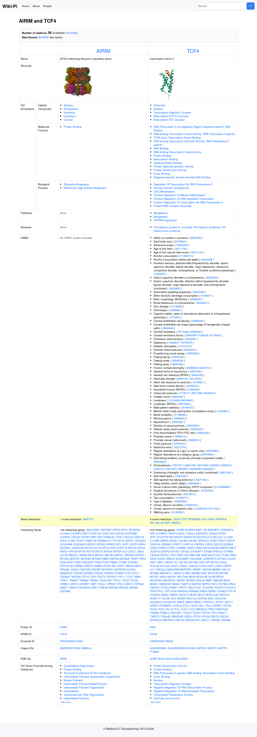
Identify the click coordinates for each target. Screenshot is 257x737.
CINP (93, 537)
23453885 (174, 288)
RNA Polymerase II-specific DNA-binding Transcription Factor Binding (194, 673)
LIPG (204, 519)
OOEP (134, 559)
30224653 (189, 350)
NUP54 (114, 559)
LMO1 (210, 566)
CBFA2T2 (203, 540)
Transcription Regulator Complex (172, 112)
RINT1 (121, 566)
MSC (188, 573)
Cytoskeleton (71, 691)
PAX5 (142, 559)
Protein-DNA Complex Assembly (173, 206)
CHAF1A (188, 544)
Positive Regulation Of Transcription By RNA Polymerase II (188, 202)
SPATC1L (209, 602)
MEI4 (91, 555)
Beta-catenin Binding (166, 159)
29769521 (198, 382)
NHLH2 (201, 580)
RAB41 (165, 595)
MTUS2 (64, 559)
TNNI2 (137, 577)
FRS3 (232, 555)
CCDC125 (107, 533)
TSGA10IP (105, 580)
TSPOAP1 (176, 613)
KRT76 (99, 551)
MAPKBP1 (186, 569)
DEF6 (206, 548)
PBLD (191, 587)
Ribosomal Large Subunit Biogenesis (85, 188)
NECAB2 (86, 559)
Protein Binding (72, 127)
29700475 (186, 342)
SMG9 (189, 602)
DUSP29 (166, 551)
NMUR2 (218, 580)
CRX (99, 537)
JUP (207, 562)
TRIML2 (164, 613)
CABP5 (164, 540)
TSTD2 (206, 613)
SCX (173, 598)
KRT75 (91, 551)
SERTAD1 (107, 569)
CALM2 (183, 540)
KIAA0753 (78, 548)
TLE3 (184, 609)
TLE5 (129, 577)
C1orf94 (64, 533)
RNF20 (129, 566)
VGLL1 (102, 584)
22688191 (226, 465)
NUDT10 (186, 584)
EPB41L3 (217, 551)
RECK (193, 595)
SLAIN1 (131, 569)
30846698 (193, 483)
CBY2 (85, 533)
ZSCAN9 (65, 591)
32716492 (183, 332)
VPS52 (111, 584)
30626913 (201, 303)
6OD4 (168, 659)
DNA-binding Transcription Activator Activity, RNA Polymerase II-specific (191, 143)
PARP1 (174, 587)
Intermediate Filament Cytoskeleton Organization (92, 676)
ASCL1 (182, 533)
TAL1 (202, 605)
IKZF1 (126, 544)
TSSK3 (196, 613)
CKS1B (218, 544)
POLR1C (231, 587)
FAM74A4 (206, 555)
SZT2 (194, 605)
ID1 (176, 562)
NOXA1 (154, 584)
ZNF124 (180, 620)
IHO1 (119, 544)
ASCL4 (191, 533)
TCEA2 (227, 605)
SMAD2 (176, 523)
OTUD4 (165, 587)
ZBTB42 (139, 584)
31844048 (193, 389)
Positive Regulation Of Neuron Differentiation (179, 195)
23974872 (171, 469)
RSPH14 (224, 595)
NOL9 (226, 580)
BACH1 (178, 537)
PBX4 (78, 562)
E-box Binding (162, 173)
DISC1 (64, 540)
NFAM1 (181, 580)
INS (196, 562)
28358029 (192, 368)
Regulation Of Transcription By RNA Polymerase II (183, 184)
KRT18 (123, 548)
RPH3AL (65, 569)
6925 (153, 627)
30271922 (201, 480)
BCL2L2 (218, 537)
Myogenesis (161, 213)
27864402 (180, 476)
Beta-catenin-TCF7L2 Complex (171, 116)
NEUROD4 (156, 580)
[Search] (251, 6)
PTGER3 (155, 595)
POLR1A (220, 587)
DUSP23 (155, 551)
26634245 (203, 433)
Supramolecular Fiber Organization (84, 694)
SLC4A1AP (169, 602)
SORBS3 (88, 573)
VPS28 (205, 616)
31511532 (212, 508)
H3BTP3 (222, 648)
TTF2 (214, 613)
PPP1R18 (170, 591)
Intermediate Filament (76, 698)
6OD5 (176, 659)
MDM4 (83, 555)
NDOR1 (171, 577)
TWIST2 (155, 616)
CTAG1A (128, 537)
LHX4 (203, 566)
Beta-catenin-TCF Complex (169, 120)
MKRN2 (129, 555)
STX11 (136, 573)
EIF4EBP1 (197, 551)
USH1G (74, 584)
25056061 (183, 469)
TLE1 (177, 609)
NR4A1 (176, 584)
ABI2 (89, 530)
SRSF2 (154, 605)
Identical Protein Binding (168, 163)
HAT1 (153, 562)
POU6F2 (133, 562)
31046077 (206, 295)
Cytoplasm (70, 116)
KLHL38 (164, 566)
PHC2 (98, 562)
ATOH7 (222, 533)
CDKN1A (155, 544)
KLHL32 (154, 566)
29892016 (180, 436)
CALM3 (192, 540)
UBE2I (188, 616)
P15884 (154, 652)
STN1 (127, 573)
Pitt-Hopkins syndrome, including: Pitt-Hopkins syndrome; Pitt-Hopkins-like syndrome (190, 229)
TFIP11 (121, 577)
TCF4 (193, 50)
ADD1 (96, 530)
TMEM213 (201, 609)
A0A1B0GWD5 (176, 648)
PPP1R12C (66, 566)
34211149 (180, 248)
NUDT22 (196, 584)
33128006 (177, 512)
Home (25, 6)
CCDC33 (119, 533)
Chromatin (159, 105)
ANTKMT (106, 530)
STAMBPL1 (166, 605)
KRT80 (108, 551)
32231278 (179, 447)
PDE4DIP (88, 562)
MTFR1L (140, 555)
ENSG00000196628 (161, 641)
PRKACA (221, 519)
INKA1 (142, 544)
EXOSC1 (164, 555)
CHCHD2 (199, 544)
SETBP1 (165, 523)
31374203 (174, 317)
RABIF (174, 595)
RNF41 (138, 566)
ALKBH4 (190, 530)
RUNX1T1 (156, 598)
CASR (176, 519)
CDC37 (222, 540)
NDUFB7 (75, 559)
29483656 (195, 469)
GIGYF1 (129, 540)
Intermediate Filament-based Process (85, 684)
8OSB (183, 659)
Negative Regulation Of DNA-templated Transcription (184, 691)
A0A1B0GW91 (158, 648)
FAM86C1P (104, 540)
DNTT (232, 548)
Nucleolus (69, 112)
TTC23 (125, 580)
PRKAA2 (182, 591)
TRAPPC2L (221, 609)
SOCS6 (77, 573)
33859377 (174, 342)
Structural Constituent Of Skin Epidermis (87, 673)
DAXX (191, 548)
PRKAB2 (194, 591)
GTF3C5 (221, 559)
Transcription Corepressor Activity (173, 694)
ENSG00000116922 (71, 641)
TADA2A (65, 577)
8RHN (63, 659)
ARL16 (154, 533)
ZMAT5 (73, 587)
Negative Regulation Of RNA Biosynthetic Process (183, 687)
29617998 (196, 393)
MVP (204, 573)
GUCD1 (231, 559)
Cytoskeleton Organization (79, 666)
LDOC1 (131, 551)
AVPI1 (124, 530)
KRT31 (64, 551)
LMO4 (218, 566)
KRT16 (114, 548)
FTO (113, 540)
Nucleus (68, 105)
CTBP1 (171, 548)
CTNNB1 (181, 548)
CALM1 (173, 540)
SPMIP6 (109, 573)
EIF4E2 (185, 551)
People (47, 6)
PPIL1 (160, 591)
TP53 (211, 609)
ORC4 (231, 584)
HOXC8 (110, 544)
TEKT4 (101, 577)
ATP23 (116, 530)
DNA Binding (161, 148)
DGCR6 (214, 548)
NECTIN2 (182, 577)
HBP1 (160, 562)
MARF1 (197, 569)
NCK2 (163, 577)
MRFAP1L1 (166, 573)
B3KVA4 (191, 648)
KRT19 (132, 548)
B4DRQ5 (65, 648)
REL (113, 566)
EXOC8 (154, 555)
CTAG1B (139, 537)
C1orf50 (228, 537)
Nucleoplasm (71, 109)
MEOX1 (99, 555)
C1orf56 (154, 540)
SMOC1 (198, 602)
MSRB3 (196, 573)
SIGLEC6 (220, 598)
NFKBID (97, 559)
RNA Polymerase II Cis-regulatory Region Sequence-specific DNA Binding (192, 128)
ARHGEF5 (227, 530)
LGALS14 (193, 566)
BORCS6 (134, 530)
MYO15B (213, 573)
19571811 (178, 465)
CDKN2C (166, 544)
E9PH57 (201, 648)
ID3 (186, 562)
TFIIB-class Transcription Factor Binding (177, 137)
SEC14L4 (192, 598)
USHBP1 (85, 584)
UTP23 (197, 616)
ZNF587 (215, 620)
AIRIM (103, 50)
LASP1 (174, 566)
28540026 (211, 277)
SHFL (211, 598)
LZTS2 (64, 555)
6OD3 (161, 659)
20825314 (204, 368)
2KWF (153, 659)
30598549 (191, 386)
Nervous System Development (171, 188)
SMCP (181, 602)
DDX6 (198, 548)
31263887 (222, 411)
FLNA (225, 555)
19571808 (202, 465)
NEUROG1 (169, 580)
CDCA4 (75, 537)
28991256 (190, 465)
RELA (201, 595)
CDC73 (231, 540)
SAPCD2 (85, 569)
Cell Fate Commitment (167, 698)
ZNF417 (205, 620)
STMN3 (119, 573)
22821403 (225, 472)
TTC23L (134, 580)
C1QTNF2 (76, 533)
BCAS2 (197, 537)
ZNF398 (113, 587)
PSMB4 (98, 566)
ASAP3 (172, 533)
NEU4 (207, 577)
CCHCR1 (65, 537)
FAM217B (91, 540)
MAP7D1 (88, 519)
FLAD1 (217, 555)
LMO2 (140, 551)
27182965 (176, 306)
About (36, 6)
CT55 (119, 537)
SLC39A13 (156, 602)
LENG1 (183, 566)
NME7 (209, 580)
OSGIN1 (155, 587)
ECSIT (80, 540)
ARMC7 (163, 533)
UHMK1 (64, 584)
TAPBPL (217, 605)
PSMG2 (222, 591)
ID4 (191, 562)
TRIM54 (93, 580)
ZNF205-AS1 (192, 620)
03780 (153, 634)
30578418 (179, 443)
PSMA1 (212, 591)
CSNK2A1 (109, 537)
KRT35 (73, 551)
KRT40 (82, 551)
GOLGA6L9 (79, 544)
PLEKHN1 (208, 587)
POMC (123, 562)
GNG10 (170, 559)
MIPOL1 (119, 555)
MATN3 (207, 569)
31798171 (184, 393)
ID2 (181, 562)
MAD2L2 (161, 569)
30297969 (180, 501)
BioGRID (44, 37)
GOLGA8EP (182, 559)
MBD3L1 (74, 555)
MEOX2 (109, 555)
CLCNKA (228, 544)
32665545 (195, 299)
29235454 (208, 393)
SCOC (166, 598)
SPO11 (229, 602)
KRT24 (141, 548)
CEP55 (85, 537)
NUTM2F (124, 559)
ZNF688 (133, 587)
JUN (201, 562)
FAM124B (194, 555)
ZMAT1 (64, 587)
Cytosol (68, 120)
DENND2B (194, 519)
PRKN (203, 591)
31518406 (174, 400)
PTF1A (232, 591)
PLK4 (105, 562)
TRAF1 (64, 580)
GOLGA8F (196, 559)
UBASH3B (177, 616)
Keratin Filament (73, 680)
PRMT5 (88, 566)
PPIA (153, 591)
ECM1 (72, 540)
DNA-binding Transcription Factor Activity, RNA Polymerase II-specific (194, 134)
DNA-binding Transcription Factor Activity (178, 152)
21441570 (184, 346)
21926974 (214, 465)
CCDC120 (95, 533)
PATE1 (183, 587)
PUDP (107, 566)
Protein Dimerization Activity (170, 170)
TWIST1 (222, 613)
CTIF (184, 519)
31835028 (159, 274)
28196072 (187, 407)
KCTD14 (215, 562)
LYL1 (153, 569)
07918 (63, 634)
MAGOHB (173, 569)
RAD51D (184, 595)
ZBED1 (129, 584)
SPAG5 (99, 573)
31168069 (180, 415)
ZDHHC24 (156, 620)
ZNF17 (95, 587)
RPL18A (155, 523)
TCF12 (85, 577)
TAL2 (208, 605)
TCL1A (169, 609)
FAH (173, 555)
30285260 (207, 469)
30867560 (195, 371)
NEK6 (192, 577)
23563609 (196, 429)
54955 (63, 627)
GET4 (120, 540)
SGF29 (203, 598)
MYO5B (223, 573)
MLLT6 (226, 569)
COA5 (153, 548)
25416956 (71, 32)
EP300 (208, 551)
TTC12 (116, 580)
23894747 (159, 469)
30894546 (197, 321)
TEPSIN (111, 577)
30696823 (175, 310)
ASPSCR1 (202, 533)
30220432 (191, 505)
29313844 (195, 378)
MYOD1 (154, 577)
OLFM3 (223, 584)
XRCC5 (214, 616)
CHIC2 (209, 544)
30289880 (223, 487)
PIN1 (198, 587)
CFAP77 (177, 544)
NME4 (106, 559)
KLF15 (97, 548)
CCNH (213, 540)
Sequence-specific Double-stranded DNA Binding (182, 177)
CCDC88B (131, 533)
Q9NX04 (86, 648)
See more (65, 702)
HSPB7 (169, 562)
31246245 (202, 335)
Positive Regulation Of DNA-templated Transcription (184, 199)
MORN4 (154, 573)
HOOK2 (101, 544)
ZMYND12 (85, 587)
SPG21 (219, 602)
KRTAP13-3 (120, 551)
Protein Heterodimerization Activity (174, 166)
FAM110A (182, 555)
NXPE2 (206, 584)
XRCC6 (224, 616)
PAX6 (63, 562)
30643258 (182, 245)
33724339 (206, 490)
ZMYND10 (168, 620)
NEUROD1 (218, 577)
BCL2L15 (207, 537)
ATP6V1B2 (166, 537)
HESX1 (91, 544)
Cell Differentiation (164, 191)
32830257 (190, 339)
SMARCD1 (66, 573)
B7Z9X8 (76, 648)
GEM (153, 559)
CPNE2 (162, 548)
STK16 (178, 605)
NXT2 (214, 584)
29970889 (195, 238)
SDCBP (96, 569)
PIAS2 (211, 519)
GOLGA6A (66, 544)
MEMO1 (217, 569)
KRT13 (106, 548)
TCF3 (161, 609)
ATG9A (213, 533)
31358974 (186, 256)
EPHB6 (228, 551)
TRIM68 (154, 613)
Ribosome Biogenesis (76, 184)
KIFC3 (88, 548)
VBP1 (94, 584)
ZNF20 (104, 587)
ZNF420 (123, 587)
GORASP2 (209, 559)
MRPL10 (179, 573)
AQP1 (199, 530)
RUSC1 (75, 569)
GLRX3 (161, 559)
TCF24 (154, 609)
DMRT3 (224, 548)
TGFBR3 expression (165, 220)
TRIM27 (73, 580)
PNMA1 (113, 562)
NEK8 (200, 577)
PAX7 (70, 562)
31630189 (200, 508)
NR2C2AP (165, 584)
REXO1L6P (211, 595)
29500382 (192, 353)
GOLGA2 (140, 540)
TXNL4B (165, 616)
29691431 (183, 378)
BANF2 (188, 537)
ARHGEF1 (214, 530)
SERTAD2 (120, 569)
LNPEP (227, 566)
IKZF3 (134, 544)
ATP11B (155, 537)
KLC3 (224, 562)
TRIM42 (83, 580)
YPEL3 (120, 584)
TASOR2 (76, 577)
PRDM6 (78, 566)
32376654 (179, 241)
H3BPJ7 (211, 648)
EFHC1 (176, 551)
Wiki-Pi (9, 6)
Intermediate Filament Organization (84, 687)
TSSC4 (187, 613)
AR (205, 530)
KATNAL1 (65, 548)
